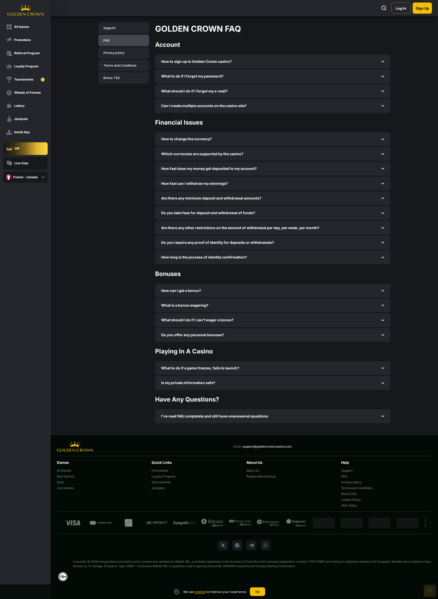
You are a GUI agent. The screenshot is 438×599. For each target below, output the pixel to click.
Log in (401, 8)
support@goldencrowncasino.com (267, 446)
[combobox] (25, 177)
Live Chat (21, 163)
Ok (257, 592)
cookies (200, 592)
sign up (422, 8)
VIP (17, 148)
